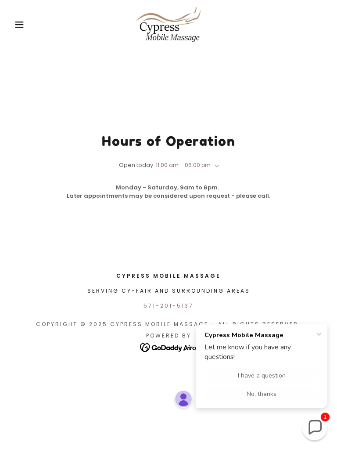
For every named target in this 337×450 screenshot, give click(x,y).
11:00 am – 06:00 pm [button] (183, 165)
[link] (168, 24)
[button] (17, 24)
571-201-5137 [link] (168, 305)
